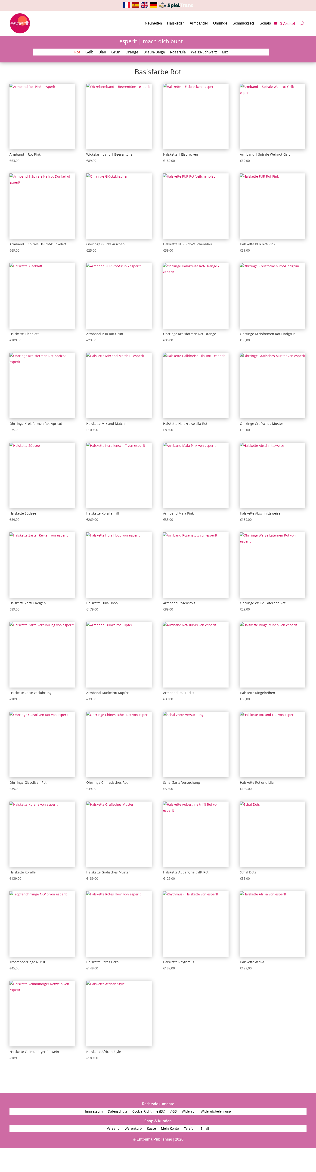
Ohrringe (220, 23)
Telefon (189, 1129)
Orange (131, 52)
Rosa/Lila (178, 52)
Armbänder (199, 23)
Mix (225, 52)
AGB (173, 1111)
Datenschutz (117, 1111)
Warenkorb (133, 1129)
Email (205, 1129)
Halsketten (176, 23)
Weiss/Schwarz (204, 52)
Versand (113, 1129)
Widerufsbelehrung (216, 1111)
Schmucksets (243, 23)
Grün (115, 52)
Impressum (94, 1111)
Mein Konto (170, 1129)
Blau (102, 52)
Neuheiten (153, 23)
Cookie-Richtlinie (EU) (148, 1111)
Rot (77, 52)
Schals (265, 23)
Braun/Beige (154, 52)
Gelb (89, 52)
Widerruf (189, 1111)
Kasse (151, 1129)
